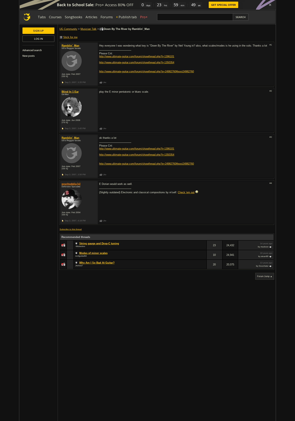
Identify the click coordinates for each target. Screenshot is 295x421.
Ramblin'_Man (70, 45)
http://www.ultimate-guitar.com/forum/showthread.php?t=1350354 (136, 62)
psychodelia (69, 183)
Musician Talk (88, 28)
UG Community (68, 28)
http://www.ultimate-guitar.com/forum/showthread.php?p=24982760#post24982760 (146, 71)
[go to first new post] (77, 244)
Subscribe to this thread (71, 229)
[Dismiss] (270, 5)
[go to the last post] (271, 247)
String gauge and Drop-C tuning (99, 243)
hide (203, 248)
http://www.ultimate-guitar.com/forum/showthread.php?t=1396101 (136, 56)
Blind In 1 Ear (70, 91)
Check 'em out (186, 192)
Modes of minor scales (93, 253)
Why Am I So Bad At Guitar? (97, 262)
